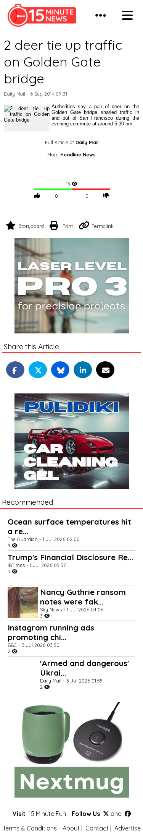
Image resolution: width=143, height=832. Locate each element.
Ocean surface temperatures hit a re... (69, 526)
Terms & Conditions (30, 828)
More (71, 154)
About (71, 828)
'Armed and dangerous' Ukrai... (84, 668)
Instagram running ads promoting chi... (51, 632)
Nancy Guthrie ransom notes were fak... (83, 596)
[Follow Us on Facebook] (128, 813)
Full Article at (71, 142)
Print (68, 226)
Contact (97, 828)
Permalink (103, 226)
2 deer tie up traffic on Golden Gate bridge (63, 61)
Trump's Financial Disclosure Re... (70, 557)
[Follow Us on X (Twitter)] (106, 813)
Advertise (127, 828)
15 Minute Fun (47, 813)
